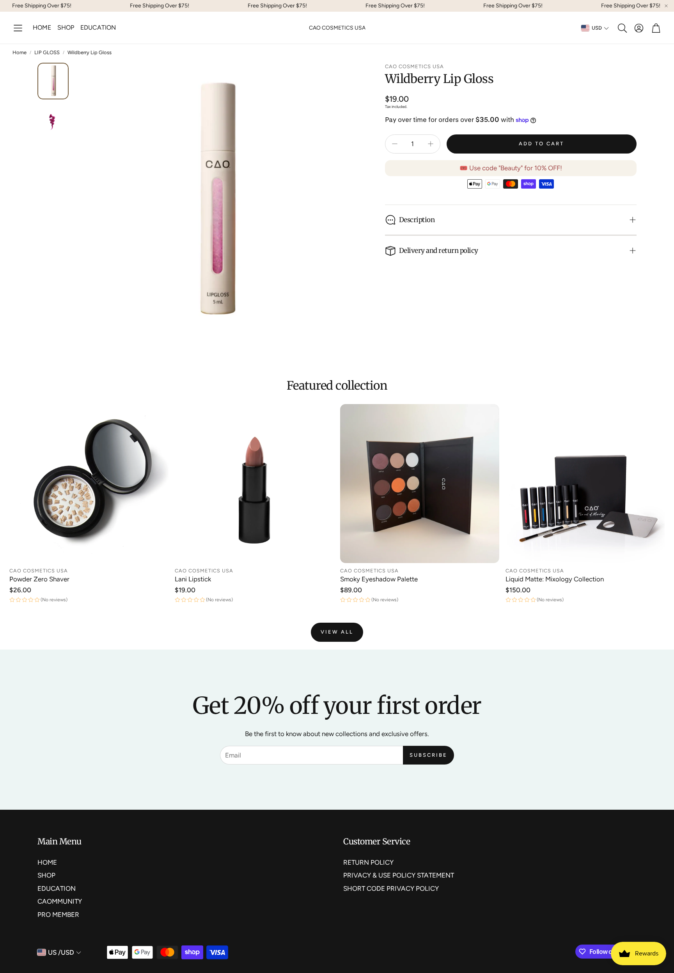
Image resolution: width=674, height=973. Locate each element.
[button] (17, 28)
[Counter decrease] (395, 144)
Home (19, 52)
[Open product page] (88, 483)
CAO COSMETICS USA (337, 28)
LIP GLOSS (47, 52)
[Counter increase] (431, 144)
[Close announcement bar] (666, 6)
